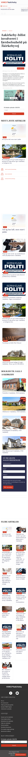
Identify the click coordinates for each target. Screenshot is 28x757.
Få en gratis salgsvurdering (7, 729)
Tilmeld (14, 113)
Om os (2, 701)
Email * (4, 469)
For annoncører (4, 703)
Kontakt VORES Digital (6, 707)
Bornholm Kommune (6, 727)
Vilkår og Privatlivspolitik (7, 705)
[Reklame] (14, 95)
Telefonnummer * (7, 463)
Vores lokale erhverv (6, 719)
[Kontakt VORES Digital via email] (17, 693)
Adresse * (5, 474)
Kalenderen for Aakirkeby (7, 721)
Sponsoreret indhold (6, 731)
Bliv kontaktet (8, 487)
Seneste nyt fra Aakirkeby (7, 717)
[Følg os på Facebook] (10, 693)
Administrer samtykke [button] (6, 709)
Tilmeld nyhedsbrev (20, 754)
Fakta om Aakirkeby (5, 723)
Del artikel (20, 68)
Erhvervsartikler (5, 725)
